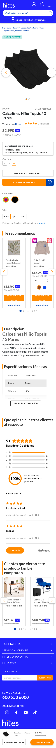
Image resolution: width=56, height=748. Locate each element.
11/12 (22, 216)
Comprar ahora (24, 182)
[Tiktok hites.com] (35, 712)
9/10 (5, 216)
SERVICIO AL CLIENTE (15, 650)
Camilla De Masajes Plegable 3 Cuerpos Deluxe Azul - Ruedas (42, 601)
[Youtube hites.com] (26, 712)
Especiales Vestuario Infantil (33, 28)
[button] (34, 4)
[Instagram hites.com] (7, 712)
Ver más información (26, 403)
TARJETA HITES (11, 643)
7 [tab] (37, 629)
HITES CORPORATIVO (15, 656)
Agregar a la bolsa (26, 173)
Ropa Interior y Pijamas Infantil (15, 30)
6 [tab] (34, 629)
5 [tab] (35, 311)
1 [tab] (20, 311)
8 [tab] (41, 629)
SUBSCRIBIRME (45, 678)
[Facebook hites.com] (16, 712)
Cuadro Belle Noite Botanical (13, 261)
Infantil (16, 28)
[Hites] (9, 5)
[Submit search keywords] (52, 13)
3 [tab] (28, 311)
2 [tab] (24, 311)
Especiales (7, 28)
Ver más (15, 550)
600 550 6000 (15, 697)
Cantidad (7, 159)
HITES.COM (9, 662)
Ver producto (14, 305)
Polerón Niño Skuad (40, 261)
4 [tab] (32, 311)
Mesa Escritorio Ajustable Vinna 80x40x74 (13, 601)
